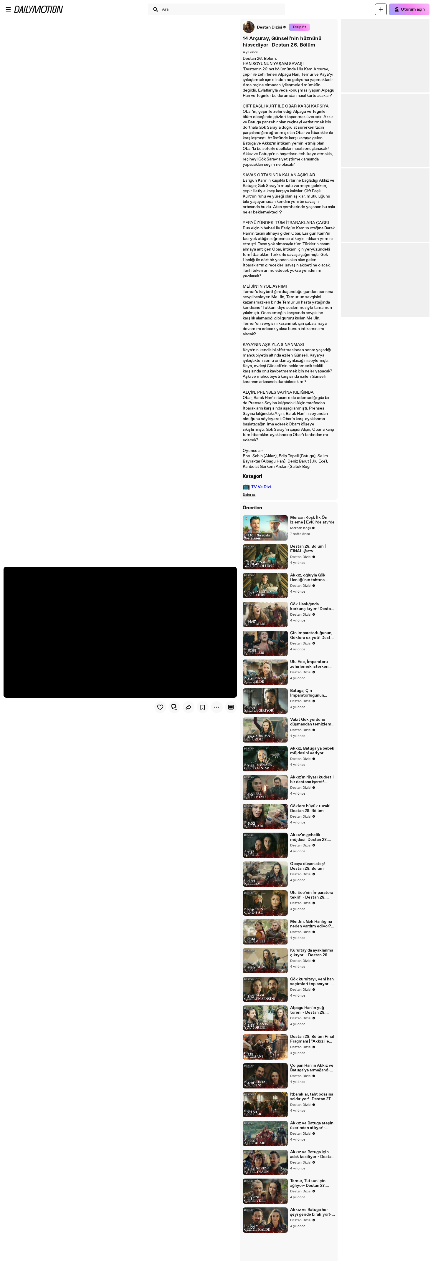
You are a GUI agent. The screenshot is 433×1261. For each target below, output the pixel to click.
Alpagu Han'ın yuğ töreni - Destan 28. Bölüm (307, 1010)
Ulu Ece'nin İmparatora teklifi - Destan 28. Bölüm (311, 895)
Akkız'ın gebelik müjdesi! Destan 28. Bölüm (309, 837)
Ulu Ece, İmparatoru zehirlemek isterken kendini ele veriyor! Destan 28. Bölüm (309, 664)
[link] (264, 27)
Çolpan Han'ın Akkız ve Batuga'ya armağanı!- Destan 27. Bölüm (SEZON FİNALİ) (311, 1068)
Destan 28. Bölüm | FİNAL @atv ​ (308, 549)
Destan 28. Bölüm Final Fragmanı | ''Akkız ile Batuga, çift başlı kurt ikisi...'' (312, 1039)
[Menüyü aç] (8, 9)
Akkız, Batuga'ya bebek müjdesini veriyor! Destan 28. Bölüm (312, 750)
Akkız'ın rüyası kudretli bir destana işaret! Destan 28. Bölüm (312, 779)
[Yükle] (381, 9)
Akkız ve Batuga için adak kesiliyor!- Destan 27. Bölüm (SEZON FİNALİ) (312, 1154)
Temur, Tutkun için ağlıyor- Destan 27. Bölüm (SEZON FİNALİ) (312, 1183)
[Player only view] (231, 707)
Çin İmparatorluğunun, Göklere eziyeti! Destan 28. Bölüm (312, 635)
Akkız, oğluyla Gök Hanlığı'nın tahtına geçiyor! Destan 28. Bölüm (308, 577)
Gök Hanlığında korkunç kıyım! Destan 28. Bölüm (311, 606)
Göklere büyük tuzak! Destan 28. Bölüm (310, 808)
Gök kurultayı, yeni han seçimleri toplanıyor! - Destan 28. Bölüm (312, 981)
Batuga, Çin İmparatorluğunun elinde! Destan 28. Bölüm (307, 693)
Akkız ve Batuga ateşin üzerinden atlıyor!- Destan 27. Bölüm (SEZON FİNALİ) (311, 1125)
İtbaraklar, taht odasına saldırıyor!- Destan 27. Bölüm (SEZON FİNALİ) (312, 1096)
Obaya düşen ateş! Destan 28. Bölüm (307, 866)
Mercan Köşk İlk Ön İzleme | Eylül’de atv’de (312, 520)
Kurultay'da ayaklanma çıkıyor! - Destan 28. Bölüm (311, 952)
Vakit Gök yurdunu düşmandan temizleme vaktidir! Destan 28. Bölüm (312, 722)
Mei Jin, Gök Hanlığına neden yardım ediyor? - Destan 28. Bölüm (312, 924)
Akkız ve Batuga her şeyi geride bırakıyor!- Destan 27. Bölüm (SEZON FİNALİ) (311, 1212)
